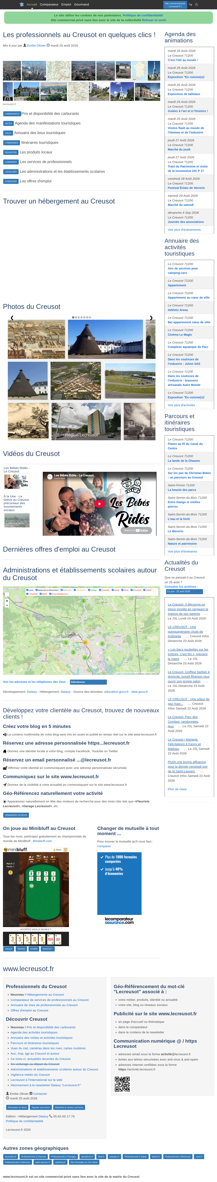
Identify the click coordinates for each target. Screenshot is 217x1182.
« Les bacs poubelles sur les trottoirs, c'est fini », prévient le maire (188, 654)
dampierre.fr (87, 1156)
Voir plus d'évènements (184, 229)
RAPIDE (21, 949)
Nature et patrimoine (182, 543)
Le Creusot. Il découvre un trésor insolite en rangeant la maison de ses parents (188, 609)
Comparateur (49, 4)
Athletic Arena (178, 310)
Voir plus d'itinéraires (182, 551)
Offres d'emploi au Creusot (29, 1010)
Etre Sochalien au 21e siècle (84, 1162)
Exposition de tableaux (184, 94)
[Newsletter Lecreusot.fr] (190, 4)
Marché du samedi (181, 204)
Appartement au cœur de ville (189, 297)
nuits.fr (199, 1156)
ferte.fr (101, 1156)
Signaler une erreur (41, 1107)
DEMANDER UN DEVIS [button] (16, 815)
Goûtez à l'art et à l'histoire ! (188, 111)
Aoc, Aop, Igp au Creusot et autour (35, 1053)
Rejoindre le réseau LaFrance (69, 1107)
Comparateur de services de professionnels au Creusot (50, 1000)
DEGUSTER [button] (11, 152)
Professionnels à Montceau (178, 1156)
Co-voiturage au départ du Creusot (35, 1064)
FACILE (8, 949)
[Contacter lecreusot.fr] (196, 4)
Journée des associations (186, 221)
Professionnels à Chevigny (63, 1156)
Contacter (40, 1093)
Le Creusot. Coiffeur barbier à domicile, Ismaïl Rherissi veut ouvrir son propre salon (189, 676)
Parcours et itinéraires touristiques (35, 1043)
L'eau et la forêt (179, 519)
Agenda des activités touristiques (34, 1032)
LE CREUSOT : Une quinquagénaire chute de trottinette (185, 631)
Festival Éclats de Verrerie (186, 187)
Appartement (177, 285)
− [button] (7, 605)
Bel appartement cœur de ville (189, 322)
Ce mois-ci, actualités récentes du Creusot (41, 1059)
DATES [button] (8, 123)
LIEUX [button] (8, 133)
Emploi (66, 4)
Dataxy (32, 691)
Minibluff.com (42, 841)
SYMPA (33, 949)
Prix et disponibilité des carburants (51, 1027)
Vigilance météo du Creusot (30, 1074)
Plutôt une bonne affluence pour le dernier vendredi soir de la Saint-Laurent (188, 766)
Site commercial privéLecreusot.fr (175, 5)
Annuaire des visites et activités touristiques (42, 1037)
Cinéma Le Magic (180, 334)
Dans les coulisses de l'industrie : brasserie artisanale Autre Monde (184, 380)
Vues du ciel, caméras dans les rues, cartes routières (48, 1048)
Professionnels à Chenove (33, 1156)
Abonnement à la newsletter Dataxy (46, 1085)
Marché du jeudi (179, 149)
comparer (104, 846)
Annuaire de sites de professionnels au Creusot (44, 1005)
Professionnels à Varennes (17, 1162)
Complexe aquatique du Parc (188, 347)
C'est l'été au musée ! (183, 60)
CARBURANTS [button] (12, 114)
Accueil (32, 4)
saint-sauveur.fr (42, 1162)
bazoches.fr (10, 1156)
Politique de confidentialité (143, 15)
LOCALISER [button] (11, 172)
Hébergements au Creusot (45, 994)
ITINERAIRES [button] (11, 143)
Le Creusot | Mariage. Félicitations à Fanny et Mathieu (184, 744)
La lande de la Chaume (184, 460)
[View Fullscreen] (7, 594)
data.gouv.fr (139, 691)
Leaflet (118, 674)
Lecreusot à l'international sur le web (36, 1079)
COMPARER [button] (11, 162)
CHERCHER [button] (11, 181)
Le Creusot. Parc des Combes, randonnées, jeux (183, 721)
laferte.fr (156, 1156)
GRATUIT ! (48, 949)
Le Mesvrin (175, 531)
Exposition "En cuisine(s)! (186, 77)
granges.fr (114, 1156)
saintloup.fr (60, 1162)
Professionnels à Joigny (136, 1156)
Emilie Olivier (36, 45)
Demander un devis (17, 1107)
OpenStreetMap (130, 674)
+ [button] (7, 601)
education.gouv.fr (116, 691)
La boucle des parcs (182, 489)
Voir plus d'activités (181, 405)
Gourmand (81, 4)
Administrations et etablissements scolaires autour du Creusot (54, 1069)
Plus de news (177, 789)
